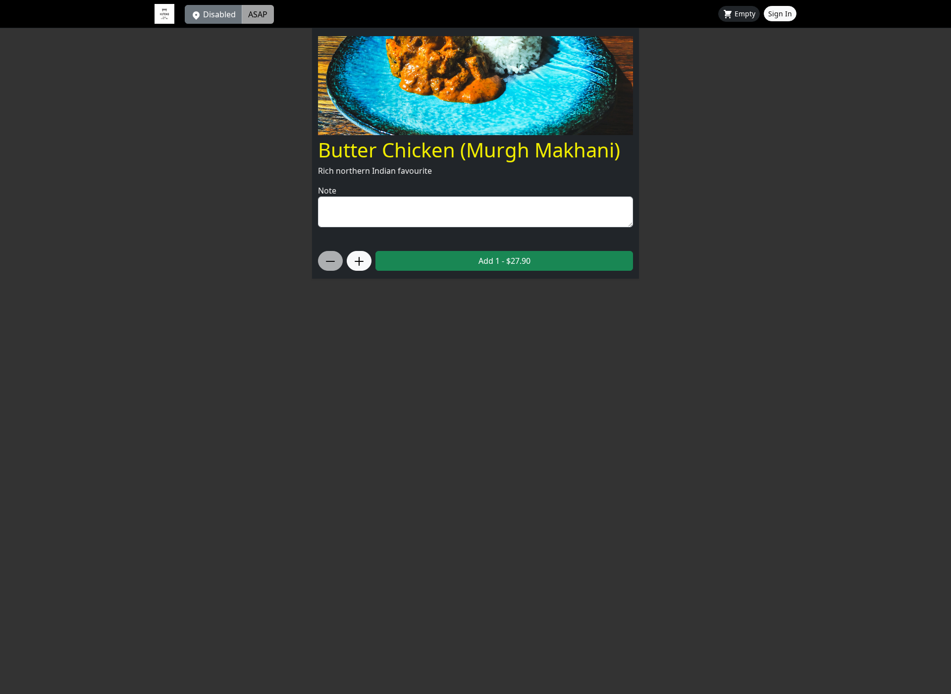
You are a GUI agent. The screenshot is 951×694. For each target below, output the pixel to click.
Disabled (218, 14)
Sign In (780, 13)
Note (327, 190)
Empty (744, 13)
